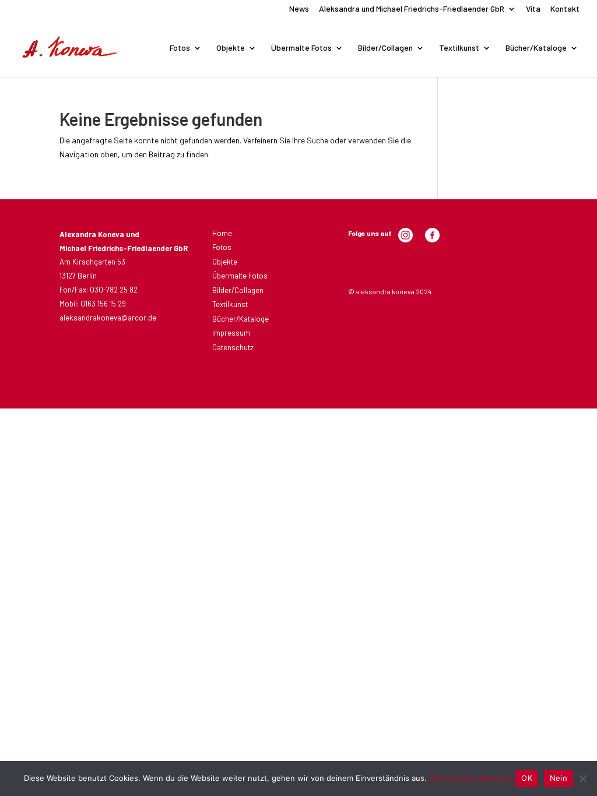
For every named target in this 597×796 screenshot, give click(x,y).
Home (222, 233)
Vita (533, 9)
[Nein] (582, 778)
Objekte (230, 48)
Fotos (180, 48)
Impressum (231, 332)
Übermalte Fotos (301, 48)
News (299, 9)
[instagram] (405, 239)
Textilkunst (459, 48)
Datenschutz (233, 347)
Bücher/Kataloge (536, 48)
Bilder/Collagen (385, 48)
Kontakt (565, 9)
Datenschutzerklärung (469, 778)
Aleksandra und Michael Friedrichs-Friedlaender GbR (411, 9)
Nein (558, 778)
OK (526, 778)
